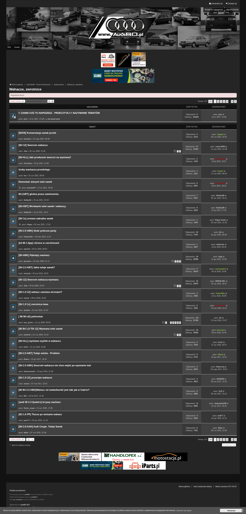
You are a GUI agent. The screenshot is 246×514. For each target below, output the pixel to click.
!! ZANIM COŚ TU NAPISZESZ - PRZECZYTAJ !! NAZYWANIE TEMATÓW (59, 113)
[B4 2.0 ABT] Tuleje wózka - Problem (39, 353)
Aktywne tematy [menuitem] (232, 10)
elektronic (220, 244)
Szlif (220, 391)
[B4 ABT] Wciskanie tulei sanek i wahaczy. (42, 206)
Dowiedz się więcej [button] (183, 511)
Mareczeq (220, 367)
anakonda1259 (220, 403)
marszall (27, 273)
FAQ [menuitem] (9, 47)
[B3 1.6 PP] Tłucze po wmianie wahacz (40, 414)
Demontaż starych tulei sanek (35, 181)
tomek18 (27, 335)
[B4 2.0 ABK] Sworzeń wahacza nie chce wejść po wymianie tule (55, 365)
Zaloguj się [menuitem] (232, 4)
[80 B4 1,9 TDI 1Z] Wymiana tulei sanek (40, 328)
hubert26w (220, 293)
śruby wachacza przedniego (34, 169)
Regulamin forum (17, 95)
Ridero (26, 359)
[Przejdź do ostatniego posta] (224, 114)
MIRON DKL (220, 281)
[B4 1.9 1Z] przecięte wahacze (35, 377)
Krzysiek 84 (220, 159)
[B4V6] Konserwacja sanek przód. (38, 133)
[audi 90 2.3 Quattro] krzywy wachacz (40, 402)
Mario (26, 433)
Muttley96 (27, 200)
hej (25, 176)
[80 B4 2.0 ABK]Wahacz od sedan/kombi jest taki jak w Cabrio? (54, 390)
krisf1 (26, 347)
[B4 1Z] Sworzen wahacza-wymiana (38, 279)
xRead (220, 354)
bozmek (220, 330)
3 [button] (221, 101)
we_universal (17, 499)
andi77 (220, 416)
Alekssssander (29, 371)
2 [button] (218, 101)
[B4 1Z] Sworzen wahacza (33, 145)
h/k (220, 232)
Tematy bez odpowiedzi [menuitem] (214, 10)
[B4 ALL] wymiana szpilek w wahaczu (40, 341)
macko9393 (220, 146)
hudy (220, 257)
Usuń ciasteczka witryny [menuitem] (202, 487)
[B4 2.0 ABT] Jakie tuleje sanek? (37, 267)
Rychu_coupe (29, 408)
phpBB (27, 494)
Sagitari (220, 134)
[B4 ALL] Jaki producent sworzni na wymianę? (45, 157)
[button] (210, 101)
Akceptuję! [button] (231, 510)
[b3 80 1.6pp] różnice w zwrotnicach (39, 243)
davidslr (27, 310)
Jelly (25, 151)
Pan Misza (28, 163)
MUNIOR (220, 379)
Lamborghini (220, 269)
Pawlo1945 (28, 237)
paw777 (27, 420)
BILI (25, 396)
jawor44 (27, 249)
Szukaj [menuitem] (17, 47)
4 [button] (224, 101)
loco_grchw (28, 323)
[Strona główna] (123, 28)
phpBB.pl (34, 497)
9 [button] (232, 101)
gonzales (27, 261)
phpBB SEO (25, 505)
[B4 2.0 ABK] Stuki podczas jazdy (37, 230)
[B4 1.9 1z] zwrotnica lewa (33, 304)
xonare (26, 298)
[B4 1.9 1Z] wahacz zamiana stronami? (40, 292)
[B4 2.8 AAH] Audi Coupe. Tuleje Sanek (40, 426)
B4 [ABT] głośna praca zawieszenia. (39, 194)
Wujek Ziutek (220, 220)
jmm (25, 119)
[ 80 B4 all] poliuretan (31, 316)
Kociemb (27, 139)
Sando (220, 171)
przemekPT (31, 188)
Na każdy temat (54, 119)
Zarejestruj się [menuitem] (217, 4)
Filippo (29, 225)
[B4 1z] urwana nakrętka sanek (36, 218)
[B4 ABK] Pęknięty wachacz (34, 255)
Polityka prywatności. (18, 491)
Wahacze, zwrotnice (25, 89)
